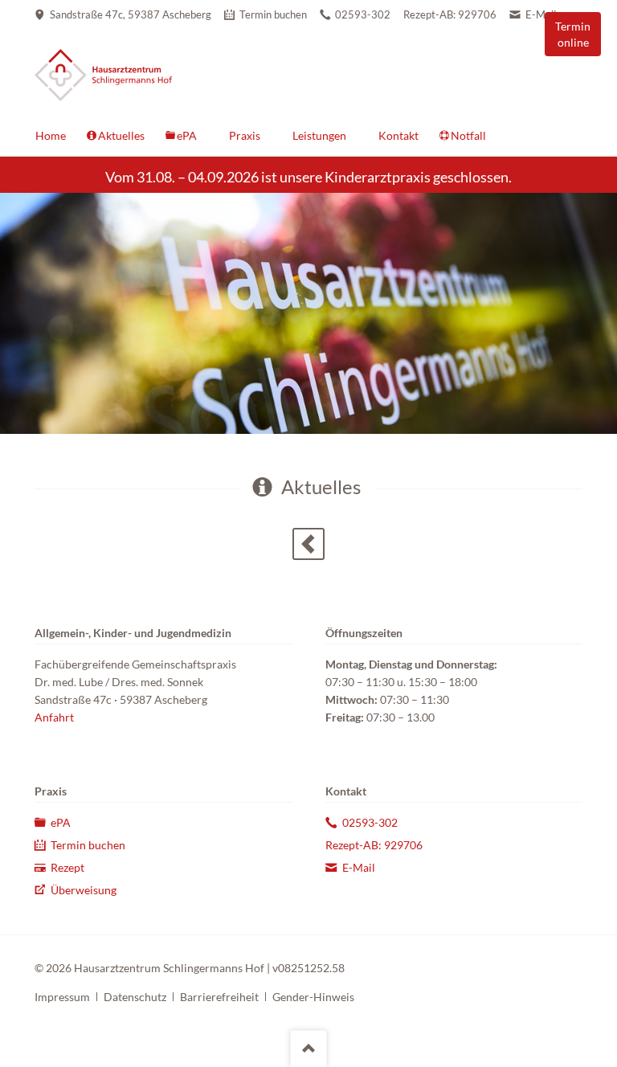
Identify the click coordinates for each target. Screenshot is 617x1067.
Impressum (62, 997)
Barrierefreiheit (219, 997)
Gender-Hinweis (313, 997)
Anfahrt (54, 717)
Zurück (308, 544)
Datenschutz (135, 997)
